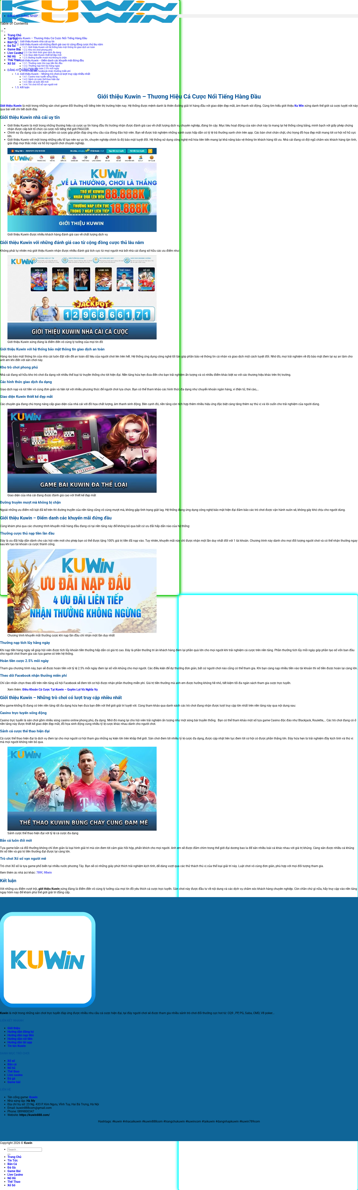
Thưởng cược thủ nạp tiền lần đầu (45, 63)
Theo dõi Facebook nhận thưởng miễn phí (49, 71)
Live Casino (15, 53)
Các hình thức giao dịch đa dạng (44, 52)
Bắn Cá (12, 1164)
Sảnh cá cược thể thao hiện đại (43, 79)
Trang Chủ (14, 35)
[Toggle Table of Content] (3, 32)
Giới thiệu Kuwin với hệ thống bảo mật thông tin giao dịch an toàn (61, 47)
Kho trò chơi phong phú (40, 50)
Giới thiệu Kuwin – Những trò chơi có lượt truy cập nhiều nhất (55, 73)
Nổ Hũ (11, 56)
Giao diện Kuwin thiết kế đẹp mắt (45, 55)
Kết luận (24, 87)
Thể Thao (13, 60)
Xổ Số (11, 63)
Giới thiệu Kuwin (11, 105)
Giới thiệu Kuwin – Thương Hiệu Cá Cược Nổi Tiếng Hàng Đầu (48, 38)
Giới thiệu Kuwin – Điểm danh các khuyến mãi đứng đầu (52, 60)
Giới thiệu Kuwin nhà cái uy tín (37, 41)
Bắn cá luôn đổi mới (38, 82)
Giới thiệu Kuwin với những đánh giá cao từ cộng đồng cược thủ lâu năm (61, 44)
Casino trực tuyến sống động (42, 76)
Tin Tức (12, 1160)
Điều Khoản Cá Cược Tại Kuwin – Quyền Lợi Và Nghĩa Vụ (60, 689)
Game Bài (14, 49)
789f (39, 872)
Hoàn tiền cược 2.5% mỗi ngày (43, 68)
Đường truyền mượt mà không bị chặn (47, 57)
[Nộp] (8, 1154)
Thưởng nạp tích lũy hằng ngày (44, 66)
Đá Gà (11, 46)
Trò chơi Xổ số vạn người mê (42, 84)
